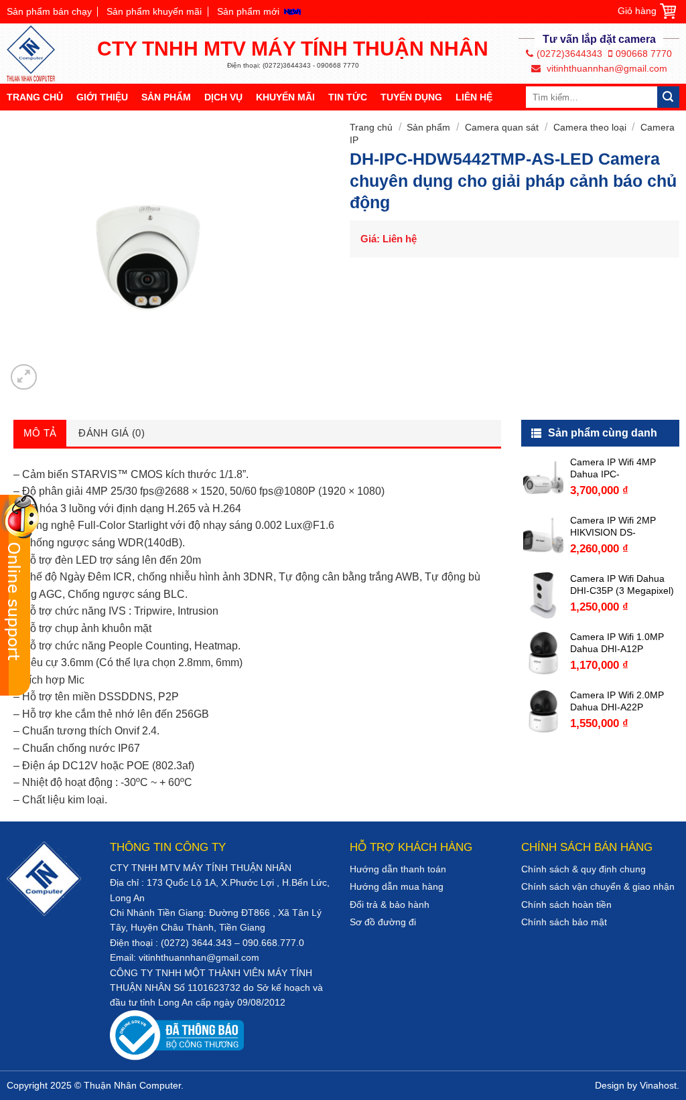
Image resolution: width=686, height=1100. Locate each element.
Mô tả (40, 433)
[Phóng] (24, 377)
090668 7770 (644, 53)
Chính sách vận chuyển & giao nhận (598, 886)
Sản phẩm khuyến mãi (154, 11)
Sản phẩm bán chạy (49, 11)
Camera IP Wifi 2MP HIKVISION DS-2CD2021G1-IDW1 (613, 526)
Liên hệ (474, 97)
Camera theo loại (589, 127)
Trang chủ (35, 97)
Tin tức (347, 97)
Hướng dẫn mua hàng (396, 886)
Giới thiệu (102, 97)
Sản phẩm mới (248, 11)
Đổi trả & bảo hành (389, 904)
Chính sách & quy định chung (583, 869)
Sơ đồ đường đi (383, 922)
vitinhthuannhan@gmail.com (605, 68)
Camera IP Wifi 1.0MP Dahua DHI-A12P (617, 642)
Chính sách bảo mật (564, 922)
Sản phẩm (166, 97)
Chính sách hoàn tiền (566, 904)
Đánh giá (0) (111, 433)
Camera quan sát (502, 127)
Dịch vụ (223, 97)
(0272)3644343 (569, 53)
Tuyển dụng (411, 97)
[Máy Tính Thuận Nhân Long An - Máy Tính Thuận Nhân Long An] (37, 53)
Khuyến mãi (285, 97)
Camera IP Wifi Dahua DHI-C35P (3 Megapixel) (622, 584)
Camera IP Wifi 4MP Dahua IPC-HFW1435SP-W (613, 468)
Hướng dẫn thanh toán (398, 869)
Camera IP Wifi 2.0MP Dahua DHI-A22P (617, 701)
